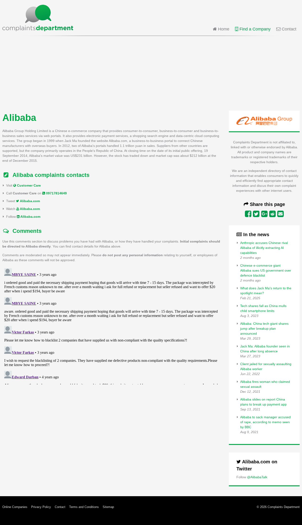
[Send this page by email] (280, 214)
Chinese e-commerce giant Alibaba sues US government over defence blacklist (265, 270)
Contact (288, 29)
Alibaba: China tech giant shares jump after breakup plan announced (264, 328)
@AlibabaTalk (257, 477)
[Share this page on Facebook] (248, 214)
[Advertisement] (151, 73)
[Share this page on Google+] (264, 214)
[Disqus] (111, 325)
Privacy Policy (41, 507)
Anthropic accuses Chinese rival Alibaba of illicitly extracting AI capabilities (264, 248)
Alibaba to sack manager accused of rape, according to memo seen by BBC (265, 422)
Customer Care (28, 185)
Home (223, 29)
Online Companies (14, 507)
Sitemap (108, 507)
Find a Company (254, 29)
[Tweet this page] (256, 214)
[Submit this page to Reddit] (272, 214)
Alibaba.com (29, 201)
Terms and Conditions (84, 507)
